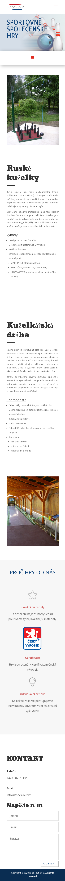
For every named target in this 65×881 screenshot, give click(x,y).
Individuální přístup (32, 694)
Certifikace (32, 658)
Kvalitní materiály (32, 607)
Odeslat (49, 863)
